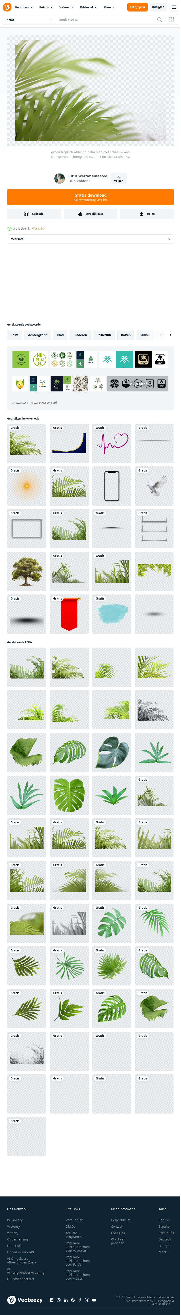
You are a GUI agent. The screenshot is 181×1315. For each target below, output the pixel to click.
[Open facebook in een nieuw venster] (51, 1298)
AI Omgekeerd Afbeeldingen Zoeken (23, 1258)
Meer (107, 7)
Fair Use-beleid (157, 1301)
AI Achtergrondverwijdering (26, 1268)
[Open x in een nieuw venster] (87, 1298)
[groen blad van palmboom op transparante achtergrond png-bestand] (154, 569)
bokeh (126, 333)
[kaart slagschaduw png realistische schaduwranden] (154, 526)
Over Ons (118, 1231)
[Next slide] (163, 333)
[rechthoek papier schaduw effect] (26, 526)
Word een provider (118, 1239)
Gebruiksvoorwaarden (134, 1298)
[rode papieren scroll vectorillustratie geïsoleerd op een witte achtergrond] (69, 611)
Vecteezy (13, 1224)
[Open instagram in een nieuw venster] (58, 1298)
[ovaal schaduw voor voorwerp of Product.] (154, 611)
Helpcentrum (120, 1218)
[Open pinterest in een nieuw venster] (73, 1298)
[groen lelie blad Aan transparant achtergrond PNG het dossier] (111, 793)
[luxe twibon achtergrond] (69, 441)
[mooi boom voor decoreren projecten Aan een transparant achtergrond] (26, 569)
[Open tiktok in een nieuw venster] (80, 1298)
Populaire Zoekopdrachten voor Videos (78, 1272)
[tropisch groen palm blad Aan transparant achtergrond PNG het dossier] (111, 664)
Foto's (44, 7)
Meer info (17, 237)
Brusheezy (15, 1218)
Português (163, 1231)
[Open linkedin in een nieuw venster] (66, 1298)
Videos (64, 7)
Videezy (12, 1231)
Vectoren (22, 7)
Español (161, 1224)
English (160, 1218)
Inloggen (158, 7)
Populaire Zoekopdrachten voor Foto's (78, 1258)
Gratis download (90, 197)
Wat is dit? (38, 228)
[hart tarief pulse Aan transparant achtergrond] (111, 441)
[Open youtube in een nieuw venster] (94, 1298)
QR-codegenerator (20, 1277)
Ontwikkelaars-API (20, 1250)
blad (60, 333)
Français (161, 1243)
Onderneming (17, 1237)
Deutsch (161, 1237)
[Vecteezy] (7, 7)
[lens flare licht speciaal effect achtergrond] (26, 483)
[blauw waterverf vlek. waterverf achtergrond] (111, 611)
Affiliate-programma (74, 1232)
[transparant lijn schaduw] (154, 441)
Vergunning (74, 1218)
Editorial (86, 7)
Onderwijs (14, 1243)
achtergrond (37, 333)
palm (14, 333)
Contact (116, 1224)
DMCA (70, 1224)
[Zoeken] (159, 19)
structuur (104, 333)
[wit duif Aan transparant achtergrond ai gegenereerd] (154, 483)
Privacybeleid (162, 1298)
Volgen (118, 181)
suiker (145, 333)
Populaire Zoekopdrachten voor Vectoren (78, 1244)
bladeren (80, 333)
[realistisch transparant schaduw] (111, 526)
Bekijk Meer (43, 394)
